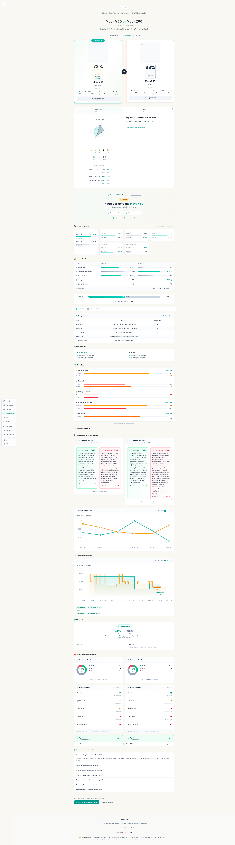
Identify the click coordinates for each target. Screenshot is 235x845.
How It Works (124, 828)
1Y (165, 510)
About (114, 828)
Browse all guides (107, 802)
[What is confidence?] (134, 218)
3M (158, 510)
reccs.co (124, 7)
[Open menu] (4, 4)
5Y (168, 560)
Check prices (97, 99)
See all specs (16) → (166, 316)
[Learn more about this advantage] (153, 121)
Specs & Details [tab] (95, 309)
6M (162, 510)
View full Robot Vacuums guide (88, 802)
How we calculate (136, 195)
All (171, 510)
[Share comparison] (172, 109)
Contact (133, 828)
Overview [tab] (81, 309)
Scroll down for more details (136, 127)
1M (155, 560)
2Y (168, 510)
